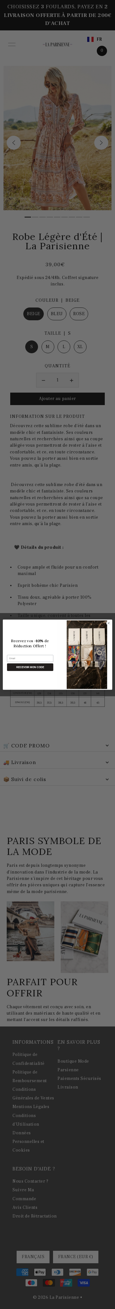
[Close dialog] (108, 622)
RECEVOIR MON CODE (30, 667)
